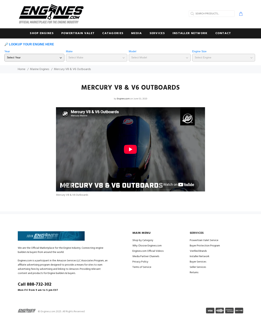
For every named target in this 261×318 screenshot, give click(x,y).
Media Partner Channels (145, 256)
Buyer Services (198, 262)
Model (132, 51)
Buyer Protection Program (205, 246)
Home (21, 69)
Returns (194, 272)
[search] (192, 13)
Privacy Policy (140, 262)
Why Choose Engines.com (147, 246)
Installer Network (199, 256)
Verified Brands (198, 251)
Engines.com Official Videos (148, 251)
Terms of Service (141, 267)
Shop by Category (142, 240)
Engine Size (199, 51)
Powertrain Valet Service (204, 240)
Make (69, 51)
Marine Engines (39, 69)
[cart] (240, 14)
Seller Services (198, 267)
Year (7, 51)
